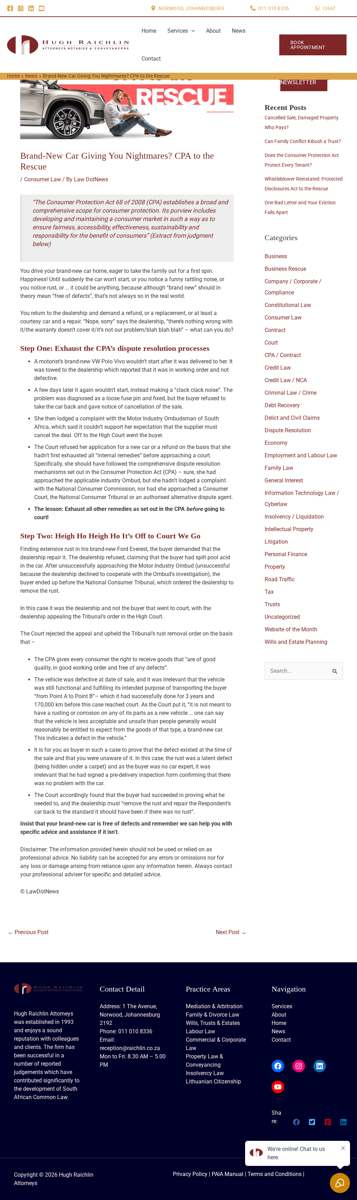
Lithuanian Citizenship (213, 1081)
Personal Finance (286, 554)
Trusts (272, 604)
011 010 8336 (135, 1031)
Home (149, 30)
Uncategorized (282, 617)
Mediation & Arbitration (214, 1006)
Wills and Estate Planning (296, 642)
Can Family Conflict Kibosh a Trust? (303, 141)
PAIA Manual (227, 1174)
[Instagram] (20, 8)
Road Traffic (280, 579)
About (213, 30)
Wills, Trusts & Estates (213, 1023)
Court (271, 342)
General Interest (284, 480)
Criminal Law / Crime (291, 392)
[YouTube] (41, 8)
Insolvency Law (205, 1073)
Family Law (279, 468)
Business (276, 256)
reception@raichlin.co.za (130, 1048)
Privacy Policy (190, 1174)
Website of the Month (291, 629)
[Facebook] (10, 8)
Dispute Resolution (288, 430)
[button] (187, 8)
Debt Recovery (282, 405)
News (238, 30)
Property (275, 566)
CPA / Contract (283, 355)
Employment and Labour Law (301, 455)
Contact (151, 58)
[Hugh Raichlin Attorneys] (68, 44)
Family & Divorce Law (212, 1014)
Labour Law (200, 1031)
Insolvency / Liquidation (294, 516)
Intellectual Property (289, 529)
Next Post (231, 932)
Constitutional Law (288, 305)
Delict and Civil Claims (292, 418)
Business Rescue (285, 269)
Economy (276, 443)
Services (177, 30)
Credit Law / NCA (286, 380)
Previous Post (28, 932)
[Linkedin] (31, 8)
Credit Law (278, 367)
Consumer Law (42, 179)
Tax (269, 592)
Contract (275, 330)
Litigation (276, 541)
